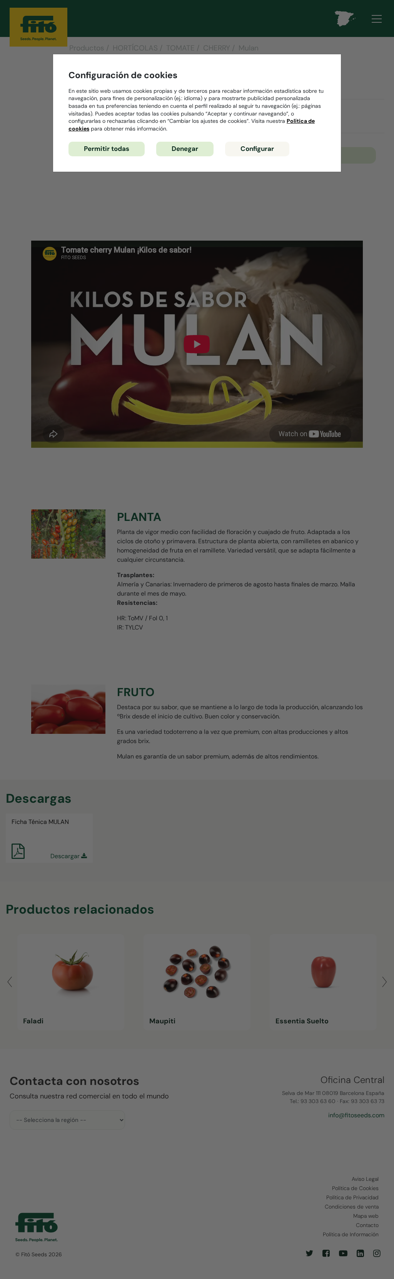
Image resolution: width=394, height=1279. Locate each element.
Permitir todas (106, 148)
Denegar (185, 148)
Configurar (257, 148)
